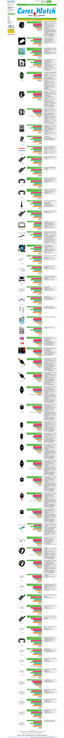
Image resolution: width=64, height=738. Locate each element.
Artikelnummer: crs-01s (37, 435)
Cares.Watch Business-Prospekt (35, 327)
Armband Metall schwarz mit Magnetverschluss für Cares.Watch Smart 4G (35, 190)
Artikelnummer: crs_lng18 (37, 308)
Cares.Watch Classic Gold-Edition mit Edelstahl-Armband (34, 359)
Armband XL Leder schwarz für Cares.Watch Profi (35, 616)
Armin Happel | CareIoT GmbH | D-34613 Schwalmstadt (33, 733)
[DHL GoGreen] (11, 33)
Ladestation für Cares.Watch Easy (35, 296)
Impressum (9, 21)
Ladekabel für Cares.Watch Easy (35, 679)
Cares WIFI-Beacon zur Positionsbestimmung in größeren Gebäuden (35, 49)
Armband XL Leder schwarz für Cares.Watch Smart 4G (35, 168)
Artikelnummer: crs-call (37, 247)
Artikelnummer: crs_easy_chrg (36, 681)
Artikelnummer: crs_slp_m (37, 39)
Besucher (9, 18)
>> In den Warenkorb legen (37, 43)
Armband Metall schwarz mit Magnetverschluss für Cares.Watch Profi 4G (35, 179)
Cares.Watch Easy (38, 560)
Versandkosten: (38, 26)
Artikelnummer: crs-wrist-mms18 (36, 640)
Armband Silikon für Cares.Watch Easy (34, 689)
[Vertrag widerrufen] (11, 35)
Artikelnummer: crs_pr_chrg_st (36, 278)
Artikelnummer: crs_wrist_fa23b (36, 701)
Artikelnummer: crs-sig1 (37, 525)
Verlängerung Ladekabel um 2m (35, 306)
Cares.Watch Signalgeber (36, 523)
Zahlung (9, 23)
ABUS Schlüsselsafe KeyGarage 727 (34, 125)
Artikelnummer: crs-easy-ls (37, 549)
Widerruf (9, 19)
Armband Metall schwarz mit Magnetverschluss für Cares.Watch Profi (35, 638)
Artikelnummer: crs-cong (37, 350)
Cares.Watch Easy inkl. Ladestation (35, 547)
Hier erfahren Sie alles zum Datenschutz (49, 737)
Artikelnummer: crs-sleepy (37, 539)
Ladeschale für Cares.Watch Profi (35, 255)
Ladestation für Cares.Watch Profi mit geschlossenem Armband (34, 277)
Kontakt (9, 16)
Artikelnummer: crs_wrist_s (37, 671)
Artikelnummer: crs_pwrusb (37, 137)
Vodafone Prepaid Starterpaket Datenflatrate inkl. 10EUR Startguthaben (34, 338)
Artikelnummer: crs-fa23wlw (37, 511)
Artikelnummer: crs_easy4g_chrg (36, 288)
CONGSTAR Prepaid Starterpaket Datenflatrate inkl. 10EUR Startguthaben (34, 348)
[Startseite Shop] (11, 7)
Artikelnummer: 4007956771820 (36, 169)
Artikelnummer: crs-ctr (38, 223)
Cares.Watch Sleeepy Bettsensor (35, 574)
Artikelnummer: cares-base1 (37, 51)
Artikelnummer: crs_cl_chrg (37, 650)
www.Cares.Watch (36, 16)
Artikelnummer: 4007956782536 (36, 213)
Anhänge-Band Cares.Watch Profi (35, 200)
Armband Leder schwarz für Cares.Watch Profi (36, 595)
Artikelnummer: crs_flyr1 (37, 318)
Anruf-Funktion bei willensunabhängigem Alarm (36, 245)
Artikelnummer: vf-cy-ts (37, 339)
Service (9, 17)
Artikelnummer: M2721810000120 (36, 597)
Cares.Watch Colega (37, 59)
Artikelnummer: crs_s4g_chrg (36, 267)
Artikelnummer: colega (38, 61)
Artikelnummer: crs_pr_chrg (37, 257)
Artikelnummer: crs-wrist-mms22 (36, 192)
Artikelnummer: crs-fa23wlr (37, 495)
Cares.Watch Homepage (11, 4)
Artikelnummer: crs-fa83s (37, 24)
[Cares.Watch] (11, 8)
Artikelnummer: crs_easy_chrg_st (36, 298)
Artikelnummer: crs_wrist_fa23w (36, 712)
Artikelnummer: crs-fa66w (37, 93)
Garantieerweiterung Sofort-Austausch (34, 146)
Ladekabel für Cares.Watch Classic (35, 648)
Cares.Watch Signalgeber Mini (36, 231)
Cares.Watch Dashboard (37, 221)
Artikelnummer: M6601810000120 (36, 618)
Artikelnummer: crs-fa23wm (37, 406)
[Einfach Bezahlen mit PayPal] (11, 28)
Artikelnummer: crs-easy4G (37, 110)
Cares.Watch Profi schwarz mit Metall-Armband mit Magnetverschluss (34, 387)
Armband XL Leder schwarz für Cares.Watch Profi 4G (35, 157)
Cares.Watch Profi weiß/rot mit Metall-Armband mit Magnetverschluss (34, 405)
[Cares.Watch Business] (11, 9)
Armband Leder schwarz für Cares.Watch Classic (36, 669)
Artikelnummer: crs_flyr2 (37, 328)
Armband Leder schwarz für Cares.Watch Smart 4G (36, 211)
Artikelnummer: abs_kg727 (37, 126)
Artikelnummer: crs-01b (37, 424)
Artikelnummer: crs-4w (37, 74)
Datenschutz (9, 20)
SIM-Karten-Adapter (37, 720)
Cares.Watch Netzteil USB (36, 136)
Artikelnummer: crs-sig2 (37, 233)
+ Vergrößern (22, 29)
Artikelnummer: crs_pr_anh (37, 202)
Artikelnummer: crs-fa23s (37, 446)
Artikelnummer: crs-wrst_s (37, 586)
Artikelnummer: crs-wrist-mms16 (36, 181)
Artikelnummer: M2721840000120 (36, 607)
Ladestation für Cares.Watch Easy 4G (34, 286)
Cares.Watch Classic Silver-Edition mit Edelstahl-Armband (34, 373)
